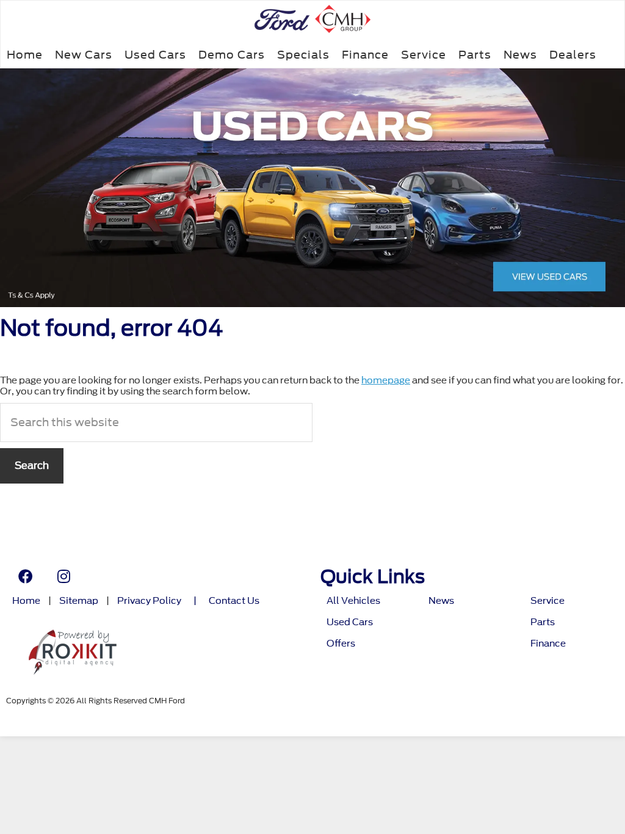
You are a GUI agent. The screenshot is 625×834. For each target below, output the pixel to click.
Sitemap (78, 601)
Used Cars (155, 54)
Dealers (572, 54)
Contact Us (234, 601)
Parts (474, 54)
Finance (365, 54)
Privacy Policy (149, 601)
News (520, 54)
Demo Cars (231, 54)
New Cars (83, 54)
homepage (385, 380)
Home (25, 54)
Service (423, 54)
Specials (303, 54)
